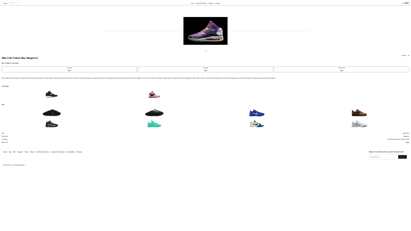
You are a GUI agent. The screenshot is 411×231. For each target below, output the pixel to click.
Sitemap (79, 152)
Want (407, 3)
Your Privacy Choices (42, 152)
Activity (404, 55)
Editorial (211, 3)
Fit (408, 55)
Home (192, 3)
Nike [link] (3, 104)
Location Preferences (58, 152)
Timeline (217, 3)
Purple (407, 142)
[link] (52, 94)
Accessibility (71, 152)
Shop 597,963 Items (201, 3)
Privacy (32, 152)
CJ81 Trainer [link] (5, 86)
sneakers (8, 63)
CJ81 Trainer (15, 63)
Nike (3, 63)
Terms (26, 152)
